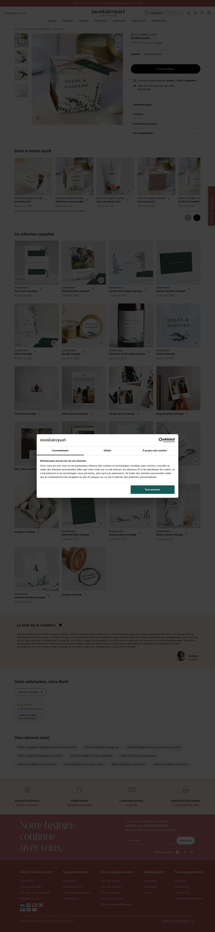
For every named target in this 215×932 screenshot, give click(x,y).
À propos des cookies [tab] (155, 450)
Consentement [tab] (60, 450)
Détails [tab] (107, 450)
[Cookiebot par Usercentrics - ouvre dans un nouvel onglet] (161, 440)
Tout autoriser (152, 489)
